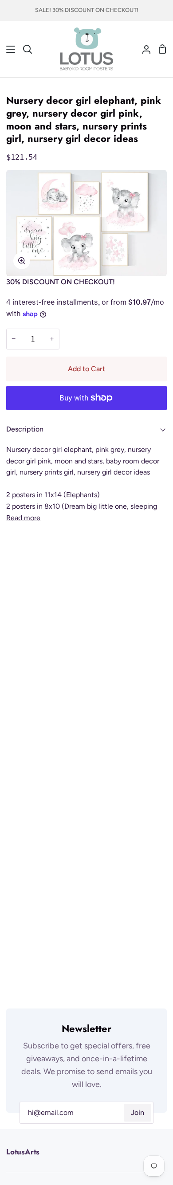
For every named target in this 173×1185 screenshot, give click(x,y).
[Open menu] (8, 49)
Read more (23, 518)
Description (24, 429)
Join (137, 1112)
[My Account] (143, 49)
